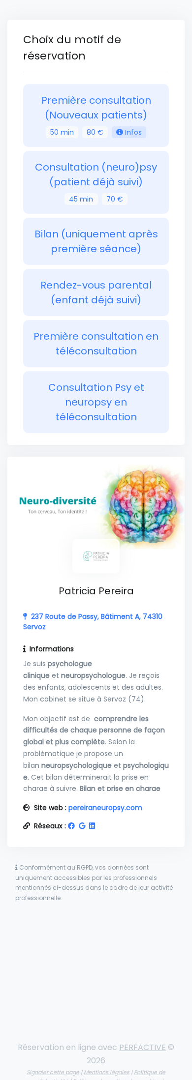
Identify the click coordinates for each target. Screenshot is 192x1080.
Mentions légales (106, 1072)
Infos (132, 132)
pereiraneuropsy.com (105, 808)
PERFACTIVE (142, 1047)
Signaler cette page (53, 1072)
